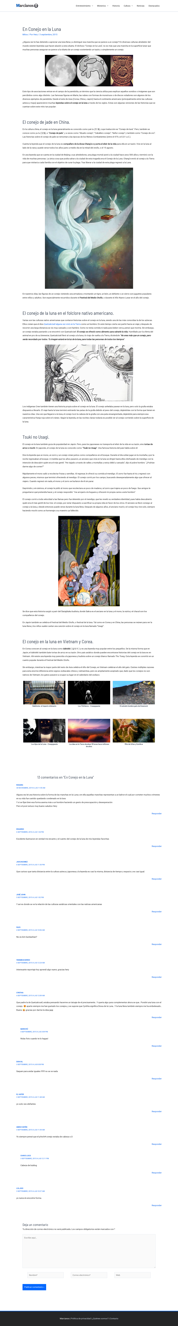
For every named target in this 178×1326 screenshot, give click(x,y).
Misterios (101, 6)
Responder (157, 813)
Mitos (25, 34)
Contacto (114, 1318)
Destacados (154, 6)
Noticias (140, 6)
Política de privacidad (81, 1318)
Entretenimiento (83, 6)
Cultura (127, 6)
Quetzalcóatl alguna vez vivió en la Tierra (62, 324)
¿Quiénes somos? (100, 1318)
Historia (116, 6)
